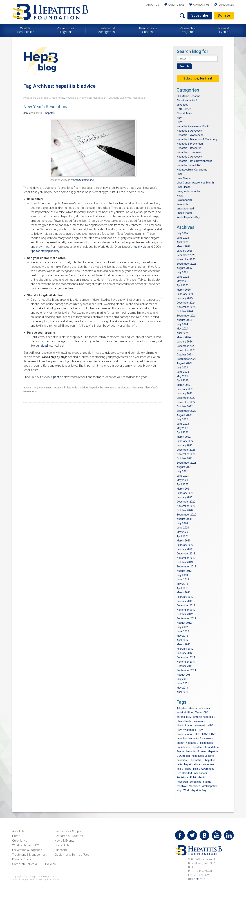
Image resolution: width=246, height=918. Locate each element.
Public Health (197, 777)
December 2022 (186, 397)
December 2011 (186, 657)
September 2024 (186, 315)
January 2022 (185, 445)
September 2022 (186, 410)
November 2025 (186, 259)
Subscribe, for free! (197, 78)
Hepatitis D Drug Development (194, 161)
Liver (179, 174)
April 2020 (182, 536)
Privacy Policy (21, 859)
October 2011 (185, 666)
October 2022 (185, 406)
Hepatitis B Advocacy (189, 130)
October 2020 (185, 510)
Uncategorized (185, 208)
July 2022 (182, 419)
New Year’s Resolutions (45, 106)
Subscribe (199, 15)
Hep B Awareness (203, 768)
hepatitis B (59, 387)
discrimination (185, 725)
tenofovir (182, 786)
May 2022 (182, 428)
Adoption (182, 708)
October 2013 (185, 562)
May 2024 (182, 328)
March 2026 (184, 246)
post (56, 377)
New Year (137, 387)
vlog (179, 790)
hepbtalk (50, 113)
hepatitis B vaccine (203, 755)
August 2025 (184, 268)
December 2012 (186, 605)
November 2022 (186, 402)
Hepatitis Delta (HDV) (189, 165)
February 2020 (185, 545)
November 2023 (186, 350)
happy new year (42, 387)
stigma (207, 781)
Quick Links (176, 4)
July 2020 (182, 523)
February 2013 (185, 596)
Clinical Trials (184, 113)
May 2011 (182, 687)
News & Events (223, 30)
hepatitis (182, 738)
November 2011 (186, 661)
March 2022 (184, 436)
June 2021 (183, 475)
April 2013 (182, 588)
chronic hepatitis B (204, 716)
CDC (206, 712)
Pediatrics (182, 777)
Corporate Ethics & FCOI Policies (34, 864)
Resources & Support (148, 30)
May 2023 (182, 376)
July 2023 (182, 367)
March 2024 (184, 337)
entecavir (200, 725)
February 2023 (185, 389)
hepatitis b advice (77, 387)
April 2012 (182, 640)
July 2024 (182, 324)
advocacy (182, 104)
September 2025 (186, 263)
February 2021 (185, 493)
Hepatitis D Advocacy (189, 156)
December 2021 (186, 449)
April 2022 (182, 432)
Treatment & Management (106, 30)
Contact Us (201, 4)
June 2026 (183, 237)
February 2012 (185, 648)
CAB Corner (184, 109)
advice (27, 387)
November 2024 (186, 307)
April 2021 (182, 484)
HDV (179, 122)
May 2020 (182, 532)
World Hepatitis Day (188, 217)
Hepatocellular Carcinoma (192, 169)
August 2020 (184, 519)
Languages (226, 4)
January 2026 (185, 250)
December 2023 (186, 346)
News (180, 195)
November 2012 (186, 609)
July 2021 (182, 471)
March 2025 (184, 289)
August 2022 (184, 415)
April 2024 (182, 333)
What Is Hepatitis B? (25, 30)
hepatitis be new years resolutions (110, 387)
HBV (179, 117)
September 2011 (186, 670)
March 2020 (184, 540)
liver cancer (200, 773)
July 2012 (182, 627)
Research (182, 204)
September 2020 (186, 514)
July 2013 (182, 575)
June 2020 (183, 527)
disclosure (199, 721)
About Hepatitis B (187, 100)
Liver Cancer (184, 178)
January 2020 (185, 549)
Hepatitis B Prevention (79, 97)
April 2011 (182, 692)
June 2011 (183, 683)
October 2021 (185, 458)
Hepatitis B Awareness (190, 135)
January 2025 (185, 298)
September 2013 (186, 566)
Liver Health (184, 187)
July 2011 (182, 679)
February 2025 (185, 294)
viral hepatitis (210, 786)
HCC (197, 734)
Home (16, 836)
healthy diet (140, 246)
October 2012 (185, 614)
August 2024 (184, 320)
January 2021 (185, 497)
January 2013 (185, 601)
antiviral (181, 712)
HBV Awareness (186, 729)
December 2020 (186, 501)
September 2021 (186, 462)
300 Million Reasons (188, 96)
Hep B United (184, 773)
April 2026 (182, 242)
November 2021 (186, 454)
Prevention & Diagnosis (66, 30)
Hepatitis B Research (189, 148)
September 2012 (186, 618)
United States (185, 212)
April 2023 (182, 380)
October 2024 (185, 311)
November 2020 (186, 506)
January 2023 (185, 393)
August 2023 (184, 363)
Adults (193, 708)
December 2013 (186, 553)
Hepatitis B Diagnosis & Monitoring (43, 97)
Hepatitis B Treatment (106, 97)
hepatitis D (197, 760)
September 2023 (186, 358)
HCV (205, 734)
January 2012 (185, 653)
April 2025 (182, 285)
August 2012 (184, 622)
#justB (44, 345)
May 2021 (182, 480)
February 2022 (185, 441)
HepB (188, 768)
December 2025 (186, 255)
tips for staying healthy (45, 251)
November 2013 (186, 557)
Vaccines (194, 786)
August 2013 (184, 570)
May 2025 (182, 281)
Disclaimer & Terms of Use (72, 854)
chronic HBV (184, 716)
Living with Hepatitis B (133, 97)
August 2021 (184, 467)
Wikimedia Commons (82, 179)
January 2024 (185, 341)
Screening (195, 781)
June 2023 (183, 371)
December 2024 (186, 302)
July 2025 (182, 272)
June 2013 (183, 579)
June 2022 (183, 423)
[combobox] (197, 59)
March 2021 (184, 488)
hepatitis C (183, 760)
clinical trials (184, 721)
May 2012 (182, 635)
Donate (224, 15)
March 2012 (184, 644)
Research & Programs (188, 30)
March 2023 (184, 384)
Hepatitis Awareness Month (193, 126)
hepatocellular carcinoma (199, 764)
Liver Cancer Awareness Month (195, 182)
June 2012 (183, 631)
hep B (180, 768)
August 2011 (184, 674)
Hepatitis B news (196, 751)
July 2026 (182, 233)
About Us (152, 4)
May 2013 (182, 583)
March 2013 (184, 592)
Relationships (185, 200)
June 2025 (183, 276)
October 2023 (185, 354)
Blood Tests (194, 712)
